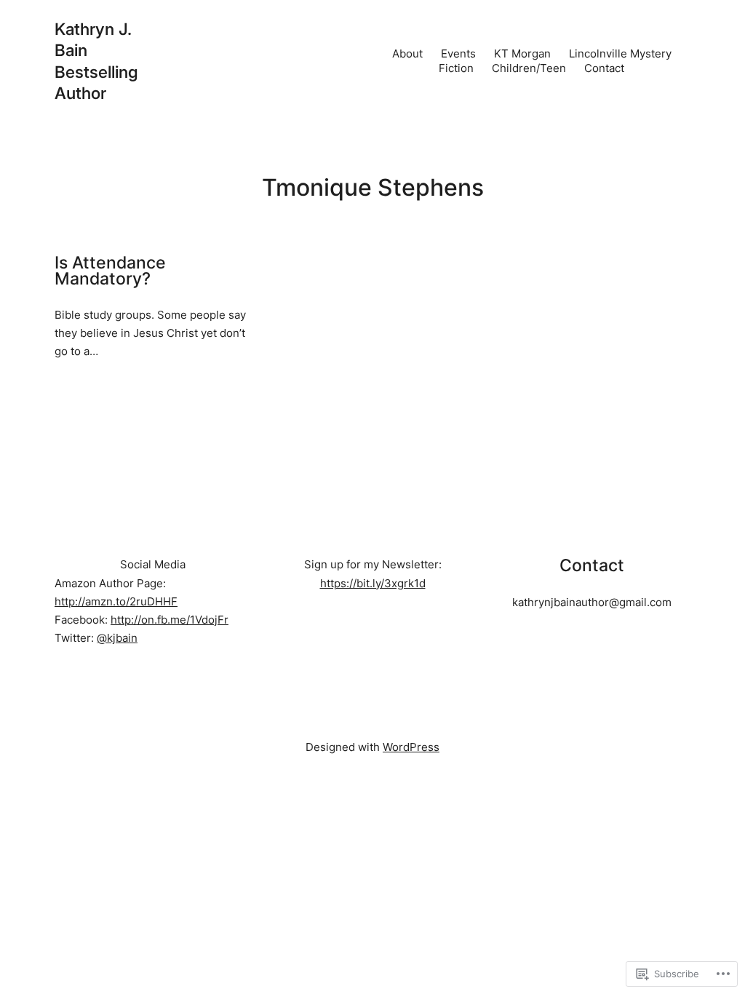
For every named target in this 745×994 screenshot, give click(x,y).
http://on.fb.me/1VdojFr (169, 620)
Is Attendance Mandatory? (110, 271)
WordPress (411, 747)
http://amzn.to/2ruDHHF (116, 601)
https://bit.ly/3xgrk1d (373, 583)
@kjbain (117, 638)
